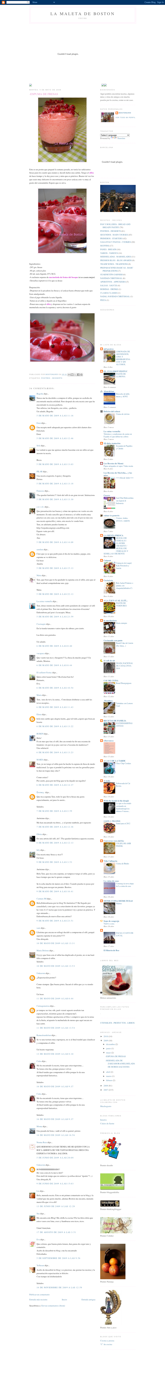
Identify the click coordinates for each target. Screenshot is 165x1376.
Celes (39, 1061)
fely (38, 850)
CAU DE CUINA (111, 680)
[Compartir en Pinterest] (81, 374)
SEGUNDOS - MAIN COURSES (114, 234)
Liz (38, 1190)
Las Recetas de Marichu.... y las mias (118, 474)
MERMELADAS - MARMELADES (115, 256)
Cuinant (107, 560)
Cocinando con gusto (113, 640)
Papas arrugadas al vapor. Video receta (118, 466)
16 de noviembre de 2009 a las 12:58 (59, 1287)
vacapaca (41, 653)
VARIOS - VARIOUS (109, 253)
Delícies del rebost (112, 411)
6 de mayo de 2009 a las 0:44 (54, 665)
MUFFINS (104, 245)
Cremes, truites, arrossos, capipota (123, 519)
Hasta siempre (121, 623)
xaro (38, 927)
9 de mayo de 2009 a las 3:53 (54, 862)
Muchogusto (105, 1106)
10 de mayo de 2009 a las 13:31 (56, 943)
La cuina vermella (44, 601)
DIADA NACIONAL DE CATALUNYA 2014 (124, 666)
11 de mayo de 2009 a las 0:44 (55, 998)
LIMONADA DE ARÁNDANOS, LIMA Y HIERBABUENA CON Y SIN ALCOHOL (123, 358)
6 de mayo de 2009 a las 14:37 (55, 784)
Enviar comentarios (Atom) (53, 1305)
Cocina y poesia (107, 1340)
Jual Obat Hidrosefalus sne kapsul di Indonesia (125, 500)
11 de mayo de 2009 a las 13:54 (56, 1027)
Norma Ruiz (42, 1142)
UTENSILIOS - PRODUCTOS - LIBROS (117, 1022)
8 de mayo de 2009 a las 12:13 (55, 842)
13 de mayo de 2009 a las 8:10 (55, 1053)
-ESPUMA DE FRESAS (115, 1056)
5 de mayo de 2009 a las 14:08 (55, 542)
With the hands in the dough (116, 800)
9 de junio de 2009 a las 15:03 (55, 1183)
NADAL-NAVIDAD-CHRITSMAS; (115, 296)
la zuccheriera (110, 620)
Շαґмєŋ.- (41, 792)
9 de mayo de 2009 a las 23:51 (55, 920)
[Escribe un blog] (72, 374)
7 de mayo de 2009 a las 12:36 (55, 826)
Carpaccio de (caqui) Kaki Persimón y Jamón (124, 565)
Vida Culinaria (110, 860)
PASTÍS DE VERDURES (121, 604)
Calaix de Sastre (107, 1123)
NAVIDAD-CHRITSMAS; (111, 278)
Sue (38, 1213)
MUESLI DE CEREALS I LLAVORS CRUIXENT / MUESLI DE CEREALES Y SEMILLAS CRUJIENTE (116, 546)
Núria (39, 575)
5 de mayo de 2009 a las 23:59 (55, 616)
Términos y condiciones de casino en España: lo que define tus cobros (118, 435)
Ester (39, 423)
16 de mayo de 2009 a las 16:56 (56, 1135)
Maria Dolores (43, 950)
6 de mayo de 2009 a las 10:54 (55, 687)
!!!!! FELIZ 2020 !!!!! (124, 478)
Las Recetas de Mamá (113, 463)
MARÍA (40, 759)
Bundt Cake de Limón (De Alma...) (124, 644)
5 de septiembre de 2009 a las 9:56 (58, 1258)
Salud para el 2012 (123, 823)
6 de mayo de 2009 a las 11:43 (55, 707)
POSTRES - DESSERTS (51, 378)
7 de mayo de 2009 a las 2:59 (54, 811)
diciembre (110, 1044)
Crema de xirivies (123, 414)
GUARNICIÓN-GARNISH (111, 274)
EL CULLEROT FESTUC (115, 371)
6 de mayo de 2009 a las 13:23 (55, 752)
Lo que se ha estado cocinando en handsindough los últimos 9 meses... (123, 807)
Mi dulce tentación (112, 443)
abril (108, 1071)
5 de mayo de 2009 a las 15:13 (55, 568)
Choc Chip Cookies (123, 763)
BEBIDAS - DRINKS (109, 289)
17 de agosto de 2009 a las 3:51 (56, 1232)
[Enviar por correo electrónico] (69, 374)
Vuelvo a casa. (109, 923)
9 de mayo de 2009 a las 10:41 (55, 891)
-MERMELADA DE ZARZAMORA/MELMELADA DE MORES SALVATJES (120, 1063)
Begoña (40, 393)
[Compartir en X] (75, 374)
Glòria (39, 834)
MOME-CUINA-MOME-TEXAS (118, 900)
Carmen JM (42, 898)
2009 (106, 1040)
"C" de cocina (106, 1344)
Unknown (41, 973)
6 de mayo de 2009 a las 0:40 (54, 645)
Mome (39, 1126)
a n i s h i (41, 506)
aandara (40, 549)
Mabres (119, 903)
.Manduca (108, 700)
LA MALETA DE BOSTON (82, 13)
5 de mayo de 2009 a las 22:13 (55, 594)
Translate (121, 138)
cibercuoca (109, 740)
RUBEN (40, 733)
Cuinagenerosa (43, 1005)
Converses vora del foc (114, 840)
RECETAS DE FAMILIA (115, 720)
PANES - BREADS (108, 249)
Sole (38, 445)
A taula (107, 780)
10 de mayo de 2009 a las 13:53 (56, 965)
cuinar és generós (111, 515)
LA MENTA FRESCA (113, 535)
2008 (106, 1085)
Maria (39, 695)
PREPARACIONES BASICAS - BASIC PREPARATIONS (116, 269)
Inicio (64, 1299)
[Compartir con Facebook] (78, 374)
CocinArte (108, 580)
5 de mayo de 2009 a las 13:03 (55, 464)
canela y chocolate (112, 820)
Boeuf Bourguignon (123, 683)
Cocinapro (41, 624)
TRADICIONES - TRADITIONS (114, 264)
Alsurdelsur (109, 391)
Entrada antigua (88, 1299)
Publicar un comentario (39, 1294)
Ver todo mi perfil (126, 117)
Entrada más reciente (38, 1299)
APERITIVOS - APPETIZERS (113, 281)
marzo (109, 1076)
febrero (109, 1080)
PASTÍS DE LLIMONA (121, 375)
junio (108, 1048)
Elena (39, 714)
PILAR (40, 471)
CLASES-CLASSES (108, 292)
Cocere (107, 495)
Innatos (103, 1119)
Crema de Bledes (122, 863)
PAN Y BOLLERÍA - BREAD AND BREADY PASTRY (115, 226)
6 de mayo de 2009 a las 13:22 (55, 726)
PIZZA (103, 300)
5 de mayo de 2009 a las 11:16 (55, 415)
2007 (106, 1089)
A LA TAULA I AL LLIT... (115, 600)
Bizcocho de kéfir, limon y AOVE (123, 395)
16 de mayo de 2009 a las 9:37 (55, 1086)
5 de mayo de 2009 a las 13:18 (55, 483)
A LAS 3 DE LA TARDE (115, 760)
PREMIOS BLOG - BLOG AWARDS (116, 260)
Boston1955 (125, 113)
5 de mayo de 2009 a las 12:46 (55, 438)
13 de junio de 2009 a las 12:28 (56, 1206)
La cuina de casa (111, 880)
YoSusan (40, 1265)
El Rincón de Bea (111, 950)
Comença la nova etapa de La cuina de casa (125, 884)
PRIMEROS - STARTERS (111, 238)
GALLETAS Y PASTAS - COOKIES (115, 241)
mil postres (109, 348)
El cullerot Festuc (44, 672)
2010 (106, 1036)
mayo (108, 1052)
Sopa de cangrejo (111, 920)
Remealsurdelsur (44, 1035)
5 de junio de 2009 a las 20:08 (55, 1157)
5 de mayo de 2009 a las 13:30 (55, 499)
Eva (38, 1239)
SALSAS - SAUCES (108, 285)
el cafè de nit (109, 660)
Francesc (40, 490)
